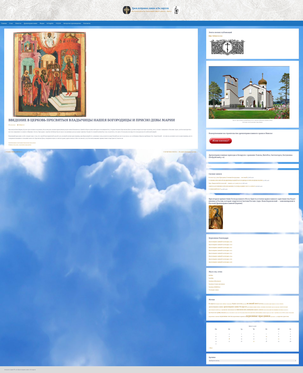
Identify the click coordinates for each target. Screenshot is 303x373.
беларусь (212, 304)
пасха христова (270, 309)
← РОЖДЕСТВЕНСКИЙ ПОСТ (13, 152)
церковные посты (226, 316)
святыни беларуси (265, 312)
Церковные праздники (29, 142)
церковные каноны (214, 316)
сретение (272, 312)
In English (50, 23)
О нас (11, 23)
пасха (264, 309)
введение (15, 144)
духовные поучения (266, 307)
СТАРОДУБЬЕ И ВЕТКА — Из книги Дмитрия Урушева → (180, 152)
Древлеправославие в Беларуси (150, 8)
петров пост (285, 309)
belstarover (21, 125)
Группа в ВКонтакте (215, 281)
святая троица (258, 312)
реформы (223, 312)
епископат (277, 307)
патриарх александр (278, 309)
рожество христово (250, 312)
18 (229, 339)
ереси (281, 307)
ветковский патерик (267, 303)
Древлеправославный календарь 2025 (220, 259)
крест (220, 309)
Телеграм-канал (214, 290)
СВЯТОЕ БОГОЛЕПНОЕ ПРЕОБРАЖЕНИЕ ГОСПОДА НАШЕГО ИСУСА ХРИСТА (232, 186)
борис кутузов (237, 304)
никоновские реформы (245, 310)
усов (283, 312)
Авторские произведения (72, 23)
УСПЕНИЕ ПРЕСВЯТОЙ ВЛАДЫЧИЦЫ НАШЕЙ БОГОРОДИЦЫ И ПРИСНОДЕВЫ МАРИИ (236, 180)
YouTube (211, 278)
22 (278, 339)
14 (266, 336)
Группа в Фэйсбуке (214, 287)
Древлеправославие (30, 23)
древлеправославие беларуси (235, 307)
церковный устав (273, 316)
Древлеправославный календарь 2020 (220, 244)
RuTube (211, 275)
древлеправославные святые (253, 307)
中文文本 (58, 23)
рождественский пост (230, 312)
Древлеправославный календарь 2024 (220, 256)
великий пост (253, 303)
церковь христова (283, 316)
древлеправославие (216, 307)
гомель (281, 303)
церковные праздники (25, 144)
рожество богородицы (240, 312)
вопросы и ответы (275, 303)
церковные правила (239, 316)
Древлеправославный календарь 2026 (220, 262)
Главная (4, 23)
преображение (213, 312)
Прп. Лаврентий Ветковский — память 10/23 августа (225, 183)
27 (253, 341)
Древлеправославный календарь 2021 (220, 247)
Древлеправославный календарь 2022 (220, 250)
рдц (218, 312)
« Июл (210, 348)
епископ (273, 307)
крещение (224, 309)
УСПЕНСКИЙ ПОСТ (215, 189)
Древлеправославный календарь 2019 (220, 241)
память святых (258, 309)
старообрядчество (278, 312)
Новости (18, 23)
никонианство (232, 309)
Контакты (86, 23)
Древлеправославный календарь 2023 (220, 253)
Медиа (42, 23)
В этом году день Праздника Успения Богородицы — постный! (228, 177)
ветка (261, 303)
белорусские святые (220, 303)
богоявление (229, 303)
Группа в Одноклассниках (217, 284)
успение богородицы (289, 312)
